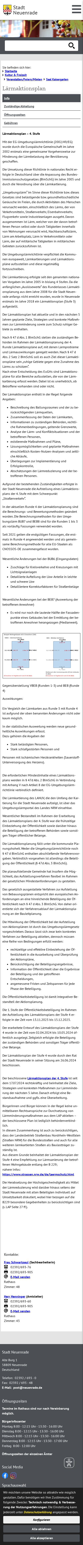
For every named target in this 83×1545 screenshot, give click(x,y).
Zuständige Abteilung (19, 106)
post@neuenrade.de (27, 1387)
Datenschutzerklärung (38, 1512)
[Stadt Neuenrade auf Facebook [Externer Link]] (5, 1477)
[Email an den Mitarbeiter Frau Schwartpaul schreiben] (6, 1276)
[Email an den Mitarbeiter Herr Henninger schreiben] (6, 1311)
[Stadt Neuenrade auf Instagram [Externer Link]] (13, 1477)
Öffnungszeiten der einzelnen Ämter (27, 1454)
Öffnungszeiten (14, 115)
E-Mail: (7, 1387)
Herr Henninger (14, 1296)
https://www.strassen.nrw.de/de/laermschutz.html (38, 1174)
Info (7, 98)
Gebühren (11, 123)
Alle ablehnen (41, 1529)
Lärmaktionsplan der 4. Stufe (47, 1078)
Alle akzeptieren (41, 1538)
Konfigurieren (41, 1520)
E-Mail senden (20, 1277)
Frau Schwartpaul (16, 1262)
